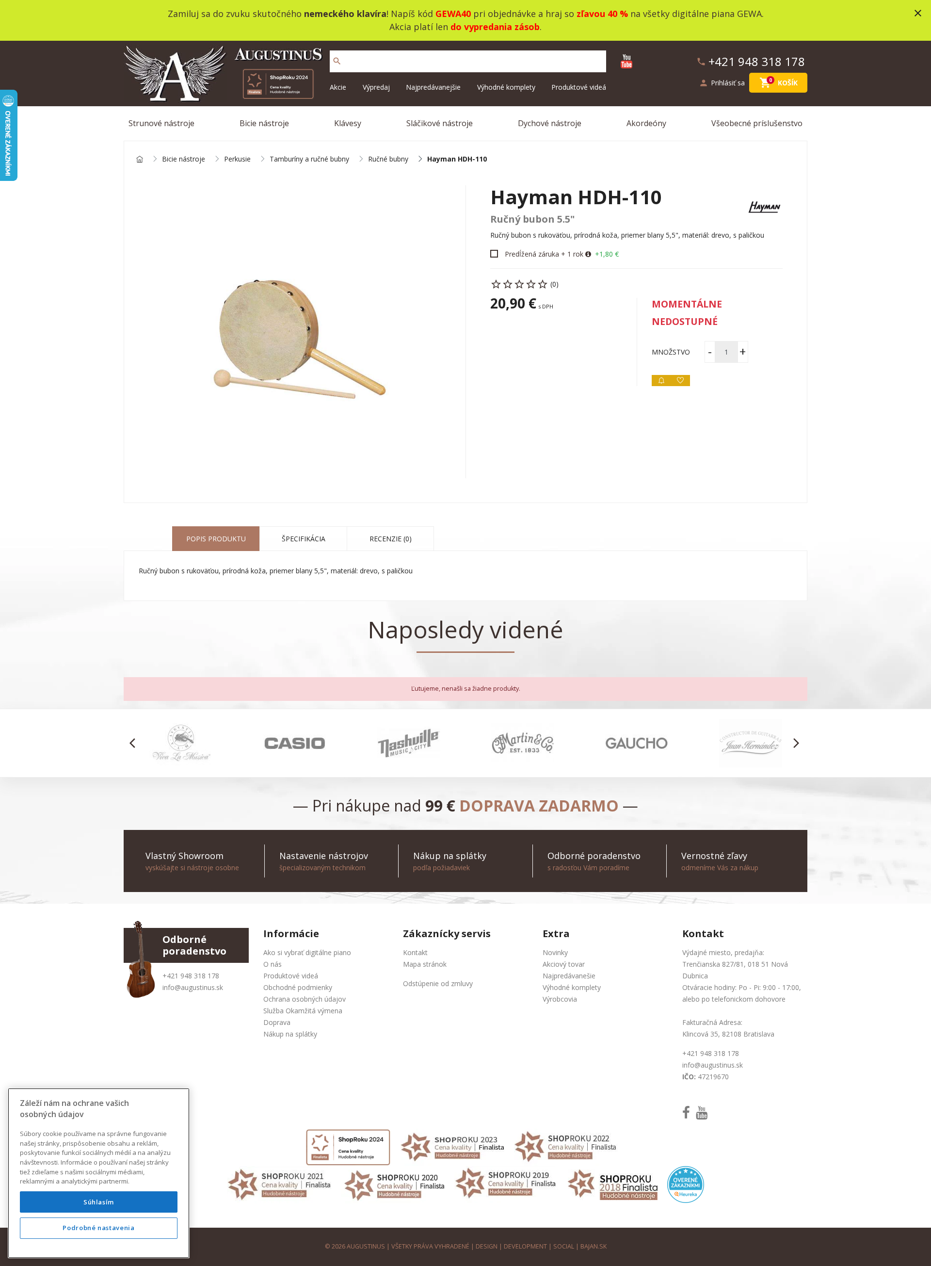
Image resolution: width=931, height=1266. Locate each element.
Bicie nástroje (264, 123)
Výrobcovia (560, 999)
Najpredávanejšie (433, 87)
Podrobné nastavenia (98, 1228)
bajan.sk (593, 1246)
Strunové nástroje (161, 123)
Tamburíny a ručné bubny (309, 159)
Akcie (338, 87)
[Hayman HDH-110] (295, 332)
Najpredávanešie (569, 975)
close (918, 13)
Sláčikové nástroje (439, 123)
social (563, 1246)
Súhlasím (98, 1202)
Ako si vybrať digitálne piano (307, 952)
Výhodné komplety (506, 87)
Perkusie (237, 159)
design (487, 1246)
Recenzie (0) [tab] (390, 538)
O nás (272, 964)
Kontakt (415, 952)
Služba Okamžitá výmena (302, 1010)
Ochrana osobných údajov (304, 999)
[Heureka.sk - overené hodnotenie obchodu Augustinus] (685, 1183)
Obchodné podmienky (297, 987)
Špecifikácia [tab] (303, 538)
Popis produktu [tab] (216, 538)
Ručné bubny (388, 159)
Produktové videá (578, 87)
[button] (135, 743)
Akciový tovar (564, 964)
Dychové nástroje (549, 123)
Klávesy (347, 123)
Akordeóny (646, 123)
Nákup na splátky (290, 1034)
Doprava (276, 1022)
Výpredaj (376, 87)
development (525, 1246)
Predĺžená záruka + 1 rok (544, 254)
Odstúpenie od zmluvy (438, 983)
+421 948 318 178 (190, 975)
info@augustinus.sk (192, 987)
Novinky (555, 952)
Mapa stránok (425, 964)
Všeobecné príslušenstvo (757, 123)
